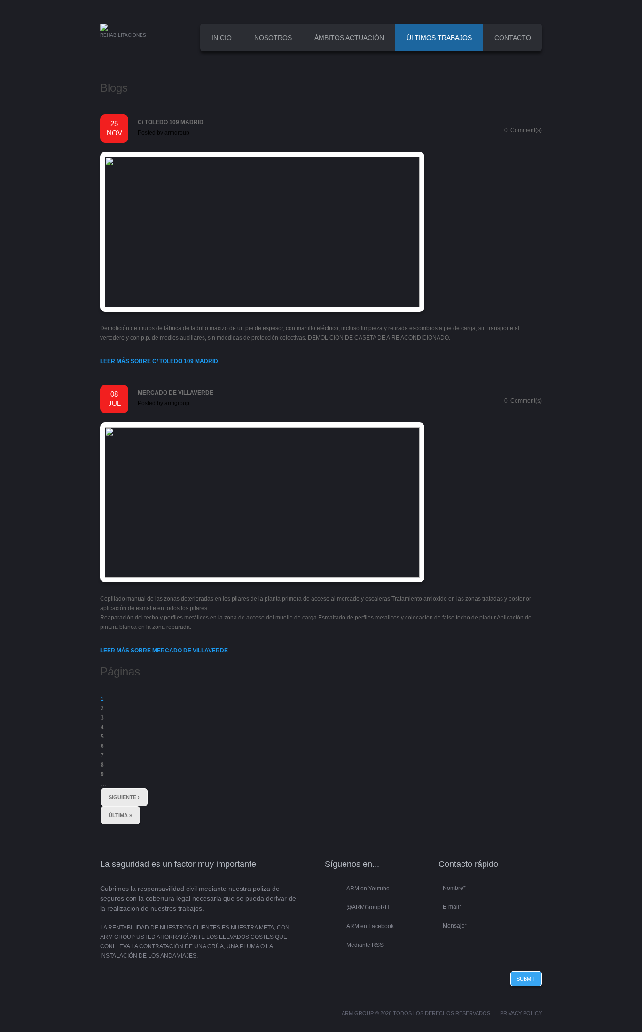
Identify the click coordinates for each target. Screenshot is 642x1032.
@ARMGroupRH (367, 907)
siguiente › (124, 797)
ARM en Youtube (368, 888)
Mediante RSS (365, 945)
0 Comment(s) (523, 130)
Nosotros (273, 37)
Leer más (159, 361)
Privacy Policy (521, 1013)
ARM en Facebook (370, 926)
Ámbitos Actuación (349, 37)
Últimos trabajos (439, 37)
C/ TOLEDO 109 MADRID (171, 122)
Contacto (512, 37)
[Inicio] (104, 28)
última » (120, 815)
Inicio (221, 37)
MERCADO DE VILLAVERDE (175, 392)
